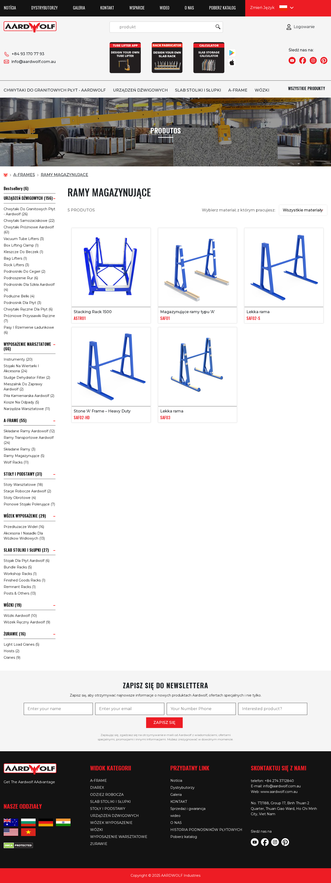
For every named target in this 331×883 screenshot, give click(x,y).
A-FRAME (237, 90)
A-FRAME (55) (15, 420)
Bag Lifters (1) (15, 258)
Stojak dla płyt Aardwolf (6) (26, 560)
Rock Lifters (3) (16, 265)
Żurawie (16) (14, 634)
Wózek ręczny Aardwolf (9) (27, 622)
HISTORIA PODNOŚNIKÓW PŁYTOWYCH (206, 830)
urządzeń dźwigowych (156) (28, 198)
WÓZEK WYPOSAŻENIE (111, 823)
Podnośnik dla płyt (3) (22, 303)
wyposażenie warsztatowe (118, 837)
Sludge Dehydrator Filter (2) (27, 377)
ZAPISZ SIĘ (164, 722)
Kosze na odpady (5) (21, 402)
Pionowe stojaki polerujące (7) (29, 504)
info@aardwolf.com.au (33, 61)
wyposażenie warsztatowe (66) (27, 346)
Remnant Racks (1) (20, 587)
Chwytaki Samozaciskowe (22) (29, 220)
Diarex (97, 787)
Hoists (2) (11, 651)
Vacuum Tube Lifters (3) (24, 239)
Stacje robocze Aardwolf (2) (27, 491)
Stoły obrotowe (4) (20, 498)
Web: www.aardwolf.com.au (274, 792)
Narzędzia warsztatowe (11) (27, 409)
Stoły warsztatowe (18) (23, 484)
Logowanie (304, 26)
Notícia (10, 8)
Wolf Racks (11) (16, 462)
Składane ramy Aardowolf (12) (29, 431)
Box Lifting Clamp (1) (21, 245)
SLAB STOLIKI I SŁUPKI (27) (26, 550)
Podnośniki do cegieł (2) (24, 271)
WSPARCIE (136, 8)
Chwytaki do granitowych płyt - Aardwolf (55, 90)
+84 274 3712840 (279, 781)
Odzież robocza (107, 794)
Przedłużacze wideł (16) (24, 527)
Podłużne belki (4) (19, 296)
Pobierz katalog (222, 8)
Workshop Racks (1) (20, 574)
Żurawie (98, 844)
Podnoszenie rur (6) (21, 278)
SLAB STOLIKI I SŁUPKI (198, 90)
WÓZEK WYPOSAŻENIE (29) (25, 516)
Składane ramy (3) (19, 449)
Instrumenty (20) (18, 359)
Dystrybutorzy (44, 8)
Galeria (79, 8)
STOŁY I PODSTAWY (107, 808)
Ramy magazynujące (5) (24, 456)
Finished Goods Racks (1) (24, 580)
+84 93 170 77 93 (28, 54)
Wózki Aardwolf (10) (20, 615)
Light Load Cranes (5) (21, 644)
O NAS (189, 8)
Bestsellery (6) (16, 188)
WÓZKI (262, 90)
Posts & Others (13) (20, 593)
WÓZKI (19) (12, 605)
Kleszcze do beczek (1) (23, 252)
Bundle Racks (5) (18, 567)
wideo (164, 8)
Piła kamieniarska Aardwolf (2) (29, 396)
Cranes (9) (12, 657)
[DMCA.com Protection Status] (18, 845)
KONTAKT (107, 8)
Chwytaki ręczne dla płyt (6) (28, 309)
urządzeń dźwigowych (140, 90)
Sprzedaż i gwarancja (187, 808)
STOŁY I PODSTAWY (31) (23, 474)
